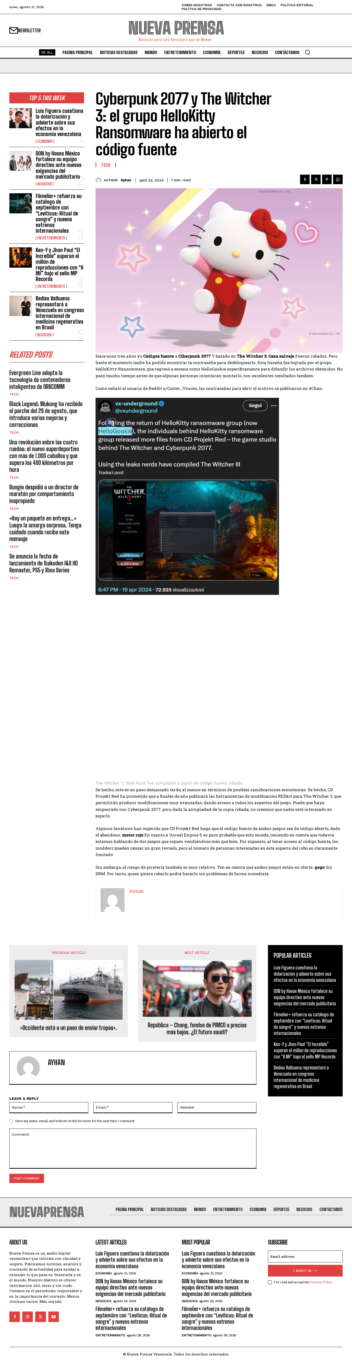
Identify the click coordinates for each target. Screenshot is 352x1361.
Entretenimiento (51, 238)
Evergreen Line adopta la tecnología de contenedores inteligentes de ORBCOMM (39, 379)
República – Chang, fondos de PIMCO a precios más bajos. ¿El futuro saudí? (197, 1028)
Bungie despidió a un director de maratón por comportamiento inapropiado (44, 494)
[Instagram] (27, 1316)
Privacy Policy (321, 1282)
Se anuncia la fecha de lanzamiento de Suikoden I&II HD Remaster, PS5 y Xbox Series (43, 563)
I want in (302, 1270)
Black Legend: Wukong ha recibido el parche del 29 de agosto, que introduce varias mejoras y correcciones (46, 414)
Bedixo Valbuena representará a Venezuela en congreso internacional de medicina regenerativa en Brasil (60, 313)
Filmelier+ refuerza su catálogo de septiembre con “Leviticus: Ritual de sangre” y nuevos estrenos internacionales (59, 213)
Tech (14, 394)
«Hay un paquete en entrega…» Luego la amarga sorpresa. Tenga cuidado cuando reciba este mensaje (45, 528)
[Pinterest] (327, 179)
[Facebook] (305, 179)
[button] (307, 52)
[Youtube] (53, 1316)
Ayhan (126, 180)
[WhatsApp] (338, 179)
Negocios (44, 184)
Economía (44, 141)
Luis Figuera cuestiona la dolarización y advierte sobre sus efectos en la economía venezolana (59, 122)
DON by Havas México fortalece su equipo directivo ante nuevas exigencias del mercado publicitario (58, 165)
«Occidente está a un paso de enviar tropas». (68, 1027)
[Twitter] (316, 179)
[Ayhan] (100, 180)
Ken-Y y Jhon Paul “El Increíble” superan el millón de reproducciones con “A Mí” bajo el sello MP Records (59, 264)
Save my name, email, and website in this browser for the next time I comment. (75, 1121)
